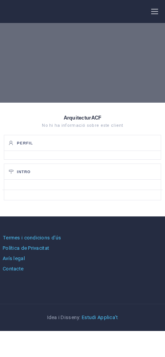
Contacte (13, 269)
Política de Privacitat (26, 248)
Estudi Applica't (100, 317)
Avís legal (14, 258)
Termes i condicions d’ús (32, 238)
